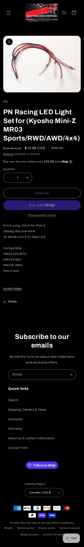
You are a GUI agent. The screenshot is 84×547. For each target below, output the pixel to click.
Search (13, 400)
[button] (8, 12)
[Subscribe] (71, 375)
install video (12, 288)
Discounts (15, 419)
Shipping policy (29, 535)
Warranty (15, 428)
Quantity (9, 169)
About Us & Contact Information (31, 438)
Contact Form (18, 447)
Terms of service (69, 528)
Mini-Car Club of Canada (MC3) (40, 523)
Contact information (55, 535)
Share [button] (12, 301)
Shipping (8, 154)
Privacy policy (46, 528)
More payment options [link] (42, 215)
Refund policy (25, 528)
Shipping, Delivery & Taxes (27, 409)
